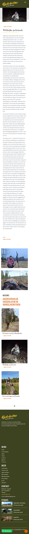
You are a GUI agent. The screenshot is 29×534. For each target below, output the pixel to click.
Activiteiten (4, 468)
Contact (4, 458)
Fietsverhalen (5, 474)
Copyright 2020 (18, 529)
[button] (25, 2)
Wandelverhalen (5, 476)
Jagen (3, 453)
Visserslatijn (5, 478)
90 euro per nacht (18, 512)
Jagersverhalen (7, 239)
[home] (10, 4)
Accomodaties (5, 451)
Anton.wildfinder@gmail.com (8, 496)
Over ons (4, 462)
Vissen (3, 455)
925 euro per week (18, 505)
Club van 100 (5, 470)
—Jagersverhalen (7, 26)
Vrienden (4, 482)
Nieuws (3, 460)
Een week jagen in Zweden (11, 396)
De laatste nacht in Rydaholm (12, 333)
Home (3, 449)
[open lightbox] (14, 258)
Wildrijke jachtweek (9, 365)
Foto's (3, 480)
